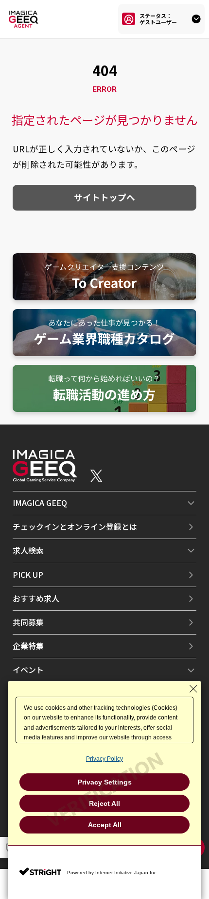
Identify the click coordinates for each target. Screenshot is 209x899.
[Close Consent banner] (193, 689)
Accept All (105, 825)
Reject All (104, 803)
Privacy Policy (104, 758)
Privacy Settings (105, 782)
